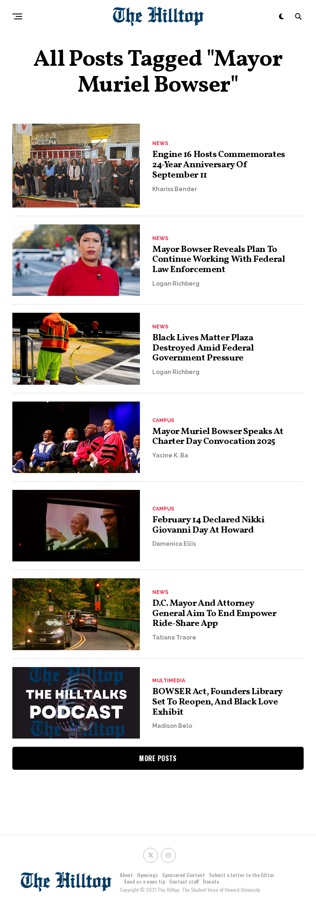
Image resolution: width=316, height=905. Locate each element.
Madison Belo (172, 726)
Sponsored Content (183, 874)
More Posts (158, 758)
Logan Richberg (176, 283)
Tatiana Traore (174, 637)
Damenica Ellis (174, 543)
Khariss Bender (174, 189)
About (126, 874)
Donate (211, 881)
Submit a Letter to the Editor (241, 874)
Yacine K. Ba (170, 455)
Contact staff (184, 881)
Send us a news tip (144, 881)
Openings (147, 874)
